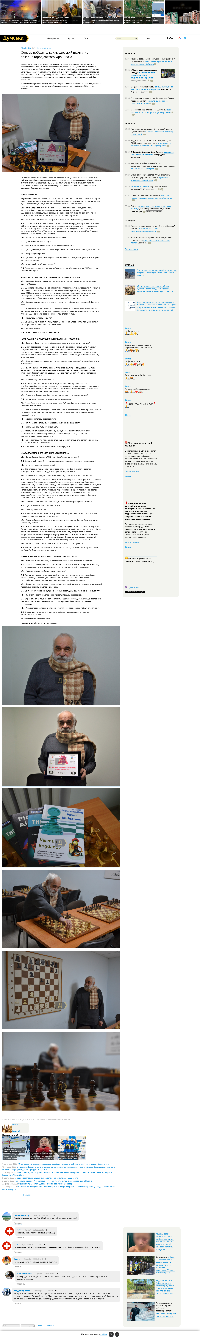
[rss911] (9, 1235)
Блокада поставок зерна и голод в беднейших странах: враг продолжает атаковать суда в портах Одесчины (142, 20)
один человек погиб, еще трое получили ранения (151, 111)
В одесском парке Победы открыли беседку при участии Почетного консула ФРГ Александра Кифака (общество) (165, 1287)
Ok (111, 1334)
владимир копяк (22, 1290)
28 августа (130, 123)
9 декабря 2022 (26, 48)
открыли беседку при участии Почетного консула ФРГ (152, 88)
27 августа (130, 220)
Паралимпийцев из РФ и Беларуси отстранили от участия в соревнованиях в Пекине (53, 1181)
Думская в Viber (135, 587)
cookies (103, 1334)
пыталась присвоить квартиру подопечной (152, 132)
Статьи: (129, 264)
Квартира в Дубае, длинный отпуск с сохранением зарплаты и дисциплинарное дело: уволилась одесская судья (60, 20)
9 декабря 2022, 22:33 (40, 1215)
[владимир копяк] (6, 1295)
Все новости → (131, 249)
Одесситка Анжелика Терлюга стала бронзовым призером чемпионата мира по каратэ (43, 1156)
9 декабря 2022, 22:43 (31, 1244)
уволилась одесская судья (142, 168)
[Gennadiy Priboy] (6, 1220)
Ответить (18, 1223)
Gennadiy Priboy (21, 1215)
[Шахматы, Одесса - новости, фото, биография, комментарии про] (7, 1132)
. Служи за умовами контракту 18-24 (149, 187)
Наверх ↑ (27, 1195)
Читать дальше (132, 471)
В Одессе (135, 206)
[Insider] (6, 1264)
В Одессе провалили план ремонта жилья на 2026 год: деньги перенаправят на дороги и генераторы (101, 20)
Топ (86, 38)
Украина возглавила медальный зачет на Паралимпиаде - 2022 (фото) (46, 1178)
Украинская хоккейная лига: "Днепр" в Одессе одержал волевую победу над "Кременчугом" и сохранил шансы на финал (14, 1153)
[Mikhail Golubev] (9, 1278)
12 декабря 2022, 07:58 (44, 1273)
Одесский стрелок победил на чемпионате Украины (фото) (45, 1184)
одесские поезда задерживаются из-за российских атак (151, 196)
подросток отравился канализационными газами (144, 229)
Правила (41, 1325)
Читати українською (44, 48)
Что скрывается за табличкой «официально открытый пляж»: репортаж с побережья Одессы (157, 273)
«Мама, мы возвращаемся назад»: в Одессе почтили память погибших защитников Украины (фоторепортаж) (165, 1265)
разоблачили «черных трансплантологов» (149, 102)
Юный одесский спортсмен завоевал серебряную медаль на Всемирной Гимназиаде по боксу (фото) (63, 1164)
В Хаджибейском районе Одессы (147, 152)
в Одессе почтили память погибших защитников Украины (143, 75)
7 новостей (16, 1131)
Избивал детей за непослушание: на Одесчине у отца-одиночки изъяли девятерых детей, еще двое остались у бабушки (165, 1242)
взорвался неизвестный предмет (152, 153)
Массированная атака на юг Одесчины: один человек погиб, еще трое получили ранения (19, 21)
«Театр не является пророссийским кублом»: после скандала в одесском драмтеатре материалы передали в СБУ (155, 289)
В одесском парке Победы (143, 87)
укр (148, 38)
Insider (17, 1259)
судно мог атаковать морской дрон (149, 178)
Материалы (53, 38)
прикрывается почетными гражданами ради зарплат (151, 144)
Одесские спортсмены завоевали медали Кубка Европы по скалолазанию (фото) (72, 1156)
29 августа (130, 53)
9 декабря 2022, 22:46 (34, 1230)
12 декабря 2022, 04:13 (33, 1259)
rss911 (20, 1230)
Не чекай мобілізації (140, 186)
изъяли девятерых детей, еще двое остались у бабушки (151, 62)
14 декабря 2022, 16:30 (43, 1290)
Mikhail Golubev (24, 1273)
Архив (71, 38)
